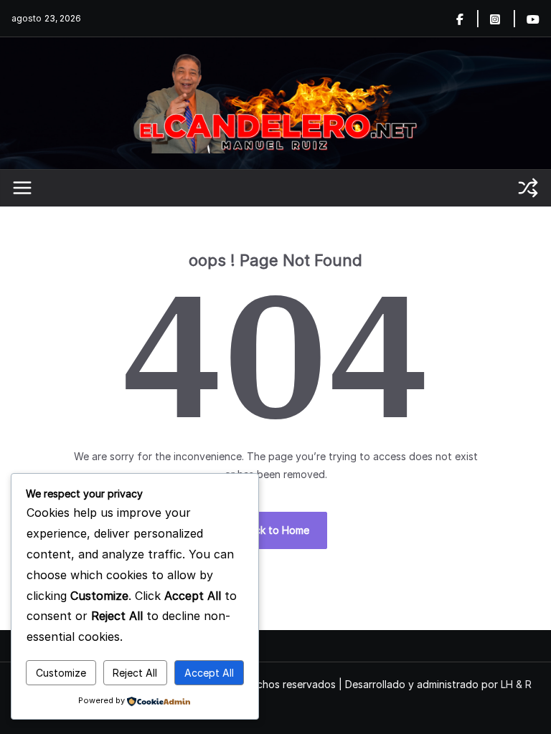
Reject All (135, 673)
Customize (61, 673)
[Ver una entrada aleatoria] (528, 187)
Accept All (209, 673)
